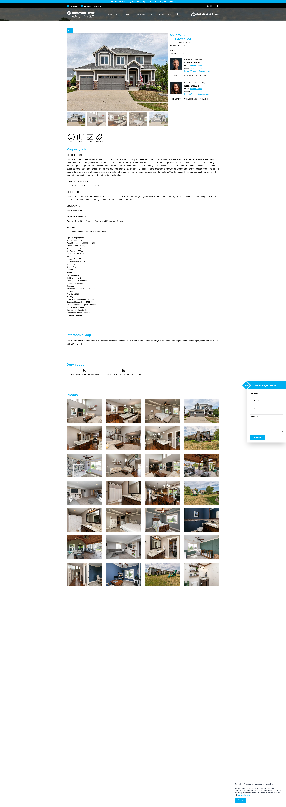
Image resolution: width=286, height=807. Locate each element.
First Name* (254, 393)
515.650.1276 (196, 68)
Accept (240, 800)
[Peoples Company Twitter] (208, 6)
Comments (254, 416)
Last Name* (254, 401)
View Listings (191, 76)
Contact (176, 76)
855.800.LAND (196, 66)
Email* (252, 409)
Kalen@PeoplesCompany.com (196, 94)
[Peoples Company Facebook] (204, 6)
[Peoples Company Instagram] (211, 6)
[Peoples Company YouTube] (218, 6)
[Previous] (70, 72)
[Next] (164, 72)
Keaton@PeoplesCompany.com (197, 71)
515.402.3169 (196, 91)
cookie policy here (243, 795)
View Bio (204, 76)
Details (173, 1)
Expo (170, 14)
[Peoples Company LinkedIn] (214, 6)
